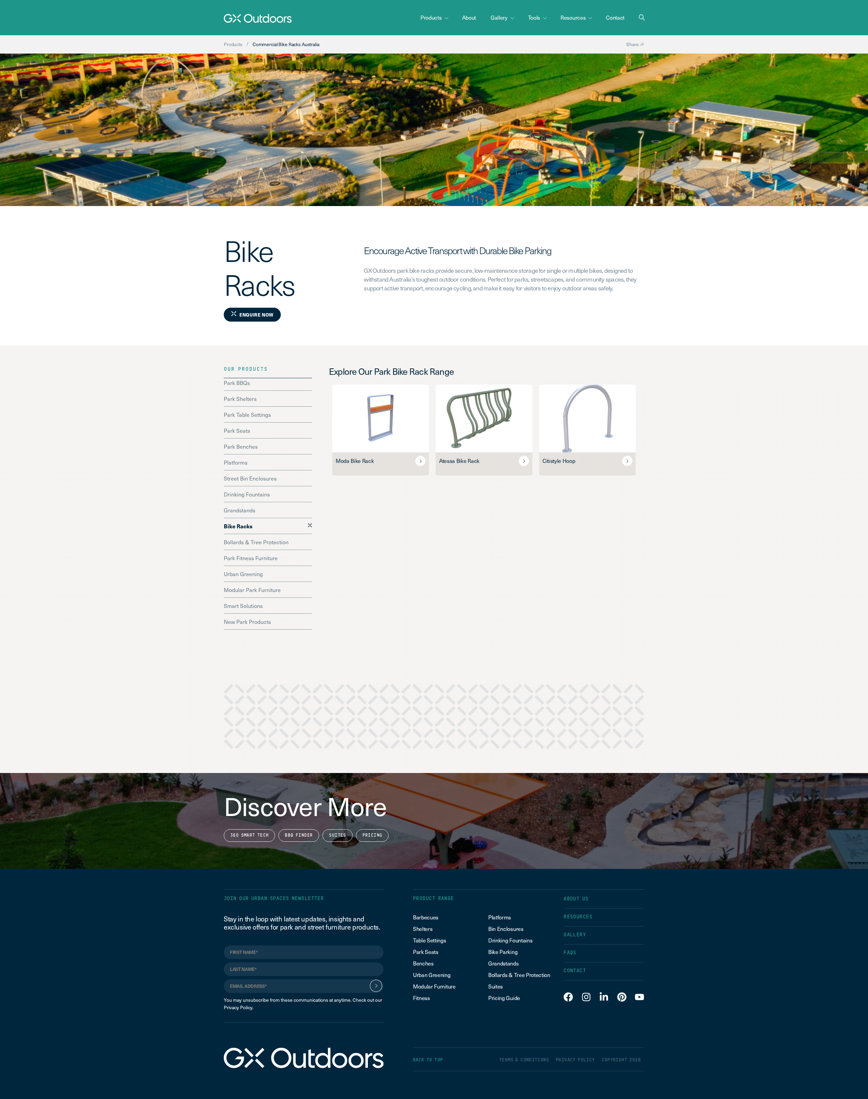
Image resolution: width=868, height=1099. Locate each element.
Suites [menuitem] (495, 986)
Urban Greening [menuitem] (243, 574)
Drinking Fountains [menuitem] (247, 494)
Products (430, 17)
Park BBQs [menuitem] (237, 383)
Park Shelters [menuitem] (240, 398)
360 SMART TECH (249, 835)
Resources (573, 17)
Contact (615, 17)
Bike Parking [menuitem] (502, 952)
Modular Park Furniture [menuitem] (252, 590)
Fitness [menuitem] (421, 998)
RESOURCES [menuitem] (578, 916)
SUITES (337, 835)
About (469, 17)
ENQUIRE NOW (256, 314)
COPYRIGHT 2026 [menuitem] (621, 1060)
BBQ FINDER (299, 835)
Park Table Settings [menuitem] (247, 414)
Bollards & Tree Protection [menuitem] (256, 542)
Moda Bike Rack (355, 460)
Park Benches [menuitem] (241, 446)
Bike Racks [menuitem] (238, 526)
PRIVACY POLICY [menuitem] (575, 1060)
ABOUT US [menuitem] (576, 898)
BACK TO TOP (428, 1060)
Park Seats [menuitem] (237, 430)
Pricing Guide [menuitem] (504, 998)
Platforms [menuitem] (236, 462)
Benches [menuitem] (423, 963)
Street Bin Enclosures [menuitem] (250, 478)
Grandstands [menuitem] (239, 510)
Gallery (499, 17)
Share (633, 44)
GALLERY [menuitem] (575, 934)
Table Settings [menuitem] (429, 940)
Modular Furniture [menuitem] (434, 986)
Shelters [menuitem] (422, 928)
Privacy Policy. (238, 1007)
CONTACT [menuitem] (575, 970)
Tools (534, 17)
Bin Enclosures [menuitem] (506, 928)
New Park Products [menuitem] (247, 621)
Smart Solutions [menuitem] (243, 606)
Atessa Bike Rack (459, 460)
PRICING (372, 835)
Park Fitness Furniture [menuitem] (251, 558)
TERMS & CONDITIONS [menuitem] (524, 1060)
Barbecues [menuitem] (426, 917)
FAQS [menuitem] (570, 952)
